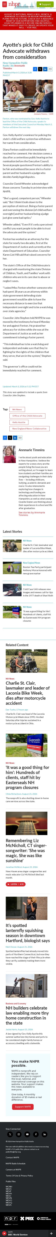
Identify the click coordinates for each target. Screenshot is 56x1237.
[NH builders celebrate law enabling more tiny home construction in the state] (26, 986)
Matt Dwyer (11, 947)
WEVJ (8, 1196)
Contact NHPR (12, 1157)
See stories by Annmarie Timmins (32, 514)
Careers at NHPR (13, 1169)
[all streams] (52, 1233)
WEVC (9, 1189)
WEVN (9, 1198)
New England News (31, 562)
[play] (4, 1233)
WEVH (9, 1193)
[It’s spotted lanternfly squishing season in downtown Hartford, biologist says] (26, 908)
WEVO (9, 1200)
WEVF (8, 1191)
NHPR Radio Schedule (15, 1163)
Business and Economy (16, 1003)
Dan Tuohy (11, 709)
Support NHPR (23, 1106)
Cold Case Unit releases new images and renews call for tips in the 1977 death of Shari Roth (38, 592)
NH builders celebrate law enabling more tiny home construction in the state (27, 1015)
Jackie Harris (11, 1029)
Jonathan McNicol (14, 867)
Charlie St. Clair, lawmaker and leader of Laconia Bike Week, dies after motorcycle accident (38, 548)
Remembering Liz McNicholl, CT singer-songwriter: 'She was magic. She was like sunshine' (26, 850)
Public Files (11, 1181)
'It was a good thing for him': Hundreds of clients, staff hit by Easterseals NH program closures (27, 777)
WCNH (9, 1186)
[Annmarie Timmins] (9, 454)
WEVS (8, 1205)
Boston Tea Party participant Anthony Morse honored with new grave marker (37, 570)
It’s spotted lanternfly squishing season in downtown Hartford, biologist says (28, 932)
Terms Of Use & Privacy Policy (19, 1176)
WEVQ (9, 1202)
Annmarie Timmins (32, 450)
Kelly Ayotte (18, 422)
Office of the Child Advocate (27, 415)
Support (46, 4)
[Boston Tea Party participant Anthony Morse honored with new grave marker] (12, 568)
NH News (17, 409)
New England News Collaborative (29, 428)
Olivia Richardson (13, 794)
